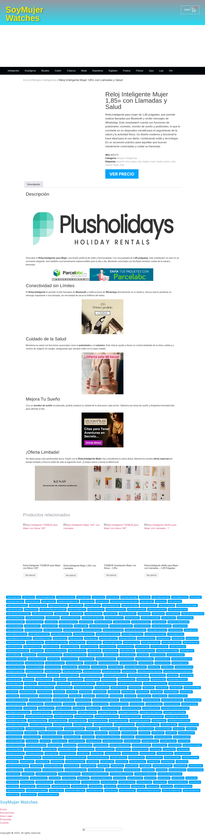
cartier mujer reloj (124, 786)
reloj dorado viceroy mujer (144, 737)
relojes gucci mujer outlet (127, 638)
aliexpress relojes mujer (28, 794)
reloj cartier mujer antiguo (190, 757)
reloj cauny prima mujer (113, 753)
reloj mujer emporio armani (29, 696)
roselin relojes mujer (147, 601)
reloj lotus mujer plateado (154, 704)
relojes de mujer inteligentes (70, 646)
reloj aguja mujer (145, 765)
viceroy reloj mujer (98, 597)
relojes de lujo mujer (142, 646)
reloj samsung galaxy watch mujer (91, 675)
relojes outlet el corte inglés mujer (92, 617)
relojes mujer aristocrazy (142, 626)
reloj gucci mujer (179, 729)
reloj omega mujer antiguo (63, 687)
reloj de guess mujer (50, 749)
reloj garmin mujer (101, 733)
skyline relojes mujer (87, 601)
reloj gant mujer (114, 733)
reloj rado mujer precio (13, 679)
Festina (126, 71)
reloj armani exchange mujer (53, 765)
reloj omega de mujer (102, 687)
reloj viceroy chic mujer (162, 663)
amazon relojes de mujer (95, 790)
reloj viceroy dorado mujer (128, 663)
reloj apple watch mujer (88, 765)
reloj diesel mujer (184, 741)
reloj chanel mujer (83, 753)
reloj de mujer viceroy (159, 745)
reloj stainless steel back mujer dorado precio (178, 671)
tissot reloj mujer (195, 597)
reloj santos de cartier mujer (69, 675)
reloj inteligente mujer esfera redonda (106, 716)
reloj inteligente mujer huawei (63, 716)
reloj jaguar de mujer (93, 708)
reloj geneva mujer (31, 733)
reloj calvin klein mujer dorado (75, 761)
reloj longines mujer (30, 708)
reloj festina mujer (88, 737)
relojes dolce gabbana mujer (112, 642)
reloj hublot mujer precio (55, 729)
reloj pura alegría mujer (92, 679)
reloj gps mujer (191, 729)
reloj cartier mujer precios (118, 757)
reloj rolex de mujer (186, 675)
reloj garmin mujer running (47, 733)
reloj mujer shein (59, 691)
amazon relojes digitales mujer (75, 790)
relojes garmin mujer (163, 638)
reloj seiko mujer (53, 675)
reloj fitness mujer (158, 733)
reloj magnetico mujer (84, 704)
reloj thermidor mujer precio (184, 667)
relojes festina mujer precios (15, 642)
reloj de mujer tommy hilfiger (192, 745)
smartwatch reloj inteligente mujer (68, 601)
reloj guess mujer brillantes (109, 729)
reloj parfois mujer (30, 683)
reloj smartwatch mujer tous (36, 675)
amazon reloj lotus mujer (127, 790)
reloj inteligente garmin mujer (103, 724)
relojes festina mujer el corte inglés (56, 642)
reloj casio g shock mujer (33, 757)
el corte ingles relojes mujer (90, 782)
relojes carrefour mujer (127, 650)
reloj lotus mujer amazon (189, 704)
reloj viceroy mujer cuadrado (34, 663)
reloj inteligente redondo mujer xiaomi (18, 712)
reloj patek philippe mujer (14, 683)
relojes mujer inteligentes (14, 626)
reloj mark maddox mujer (192, 700)
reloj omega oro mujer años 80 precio (130, 683)
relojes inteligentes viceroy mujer (39, 634)
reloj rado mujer (28, 679)
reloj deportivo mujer (55, 745)
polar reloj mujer (161, 770)
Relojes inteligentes (44, 80)
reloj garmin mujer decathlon (84, 733)
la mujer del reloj (55, 778)
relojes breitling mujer (13, 655)
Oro (171, 71)
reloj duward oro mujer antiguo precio (108, 737)
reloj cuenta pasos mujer (86, 749)
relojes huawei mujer (60, 638)
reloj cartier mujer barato (172, 757)
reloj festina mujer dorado (32, 737)
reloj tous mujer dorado (53, 667)
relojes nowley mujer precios (114, 617)
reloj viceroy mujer (90, 663)
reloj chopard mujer (51, 753)
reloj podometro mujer (158, 679)
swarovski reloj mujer (32, 601)
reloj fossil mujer (144, 733)
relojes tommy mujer (31, 609)
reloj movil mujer (130, 696)
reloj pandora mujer (63, 683)
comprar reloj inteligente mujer (178, 782)
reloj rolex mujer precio (157, 675)
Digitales (113, 71)
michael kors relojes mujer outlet (46, 774)
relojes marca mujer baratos (92, 630)
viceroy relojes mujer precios (65, 597)
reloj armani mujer (36, 765)
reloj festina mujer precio (186, 733)
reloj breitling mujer (167, 761)
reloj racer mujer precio (75, 679)
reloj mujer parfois (85, 691)
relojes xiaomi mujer (175, 601)
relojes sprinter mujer (61, 613)
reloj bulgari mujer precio (138, 761)
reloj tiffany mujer (167, 667)
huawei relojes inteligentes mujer (101, 778)
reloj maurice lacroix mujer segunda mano (105, 700)
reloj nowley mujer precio (119, 687)
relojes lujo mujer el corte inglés (113, 630)
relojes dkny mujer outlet (131, 642)
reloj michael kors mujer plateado (17, 700)
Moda (84, 71)
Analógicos (30, 71)
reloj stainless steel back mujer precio (150, 671)
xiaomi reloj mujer (28, 597)
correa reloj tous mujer (144, 782)
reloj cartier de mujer (27, 761)
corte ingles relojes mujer (127, 782)
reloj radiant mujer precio (44, 679)
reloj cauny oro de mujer (130, 753)
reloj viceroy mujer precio (125, 659)
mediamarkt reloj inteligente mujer (145, 774)
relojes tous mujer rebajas (130, 605)
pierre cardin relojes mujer (177, 770)
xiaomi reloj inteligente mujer (45, 597)
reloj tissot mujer (154, 667)
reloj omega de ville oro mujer (83, 687)
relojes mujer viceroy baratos (150, 617)
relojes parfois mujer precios (35, 617)
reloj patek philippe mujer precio (177, 679)
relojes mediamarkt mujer (14, 630)
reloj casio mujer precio (147, 753)
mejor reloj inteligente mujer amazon (121, 774)
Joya (151, 71)
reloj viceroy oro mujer (86, 659)
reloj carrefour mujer (42, 761)
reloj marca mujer (69, 704)
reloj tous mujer (84, 667)
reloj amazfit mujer (131, 765)
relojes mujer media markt (103, 622)
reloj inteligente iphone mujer (62, 724)
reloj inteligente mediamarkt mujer (17, 724)
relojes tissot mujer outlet (96, 609)
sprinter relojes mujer (48, 601)
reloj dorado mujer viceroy (163, 737)
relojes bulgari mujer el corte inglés (167, 650)
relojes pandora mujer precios (70, 617)
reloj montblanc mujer (159, 696)
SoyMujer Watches (24, 14)
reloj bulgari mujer (153, 761)
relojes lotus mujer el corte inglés (135, 630)
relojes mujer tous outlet (185, 617)
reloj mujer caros (89, 696)
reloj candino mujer (57, 761)
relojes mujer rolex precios (34, 622)
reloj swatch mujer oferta (53, 671)
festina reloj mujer (12, 782)
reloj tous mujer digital (69, 667)
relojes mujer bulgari (81, 626)
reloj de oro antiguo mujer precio (120, 745)
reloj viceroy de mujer (146, 663)
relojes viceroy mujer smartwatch (17, 605)
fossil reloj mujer (191, 778)
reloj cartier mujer (12, 761)
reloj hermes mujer (92, 729)
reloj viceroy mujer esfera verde (182, 659)
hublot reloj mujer (83, 778)
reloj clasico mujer (169, 749)
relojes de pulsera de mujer (32, 646)
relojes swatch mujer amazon (157, 609)
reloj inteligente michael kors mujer (179, 720)
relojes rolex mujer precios (127, 613)
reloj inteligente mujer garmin (84, 716)
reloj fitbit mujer (171, 733)
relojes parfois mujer (52, 617)
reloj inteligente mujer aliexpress (140, 720)
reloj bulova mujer (122, 761)
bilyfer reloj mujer (167, 786)
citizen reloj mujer (12, 786)
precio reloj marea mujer (96, 770)
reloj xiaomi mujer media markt (16, 659)
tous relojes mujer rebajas (129, 597)
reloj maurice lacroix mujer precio (130, 700)
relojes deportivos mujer (191, 642)
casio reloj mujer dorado (79, 786)
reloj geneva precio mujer (14, 733)
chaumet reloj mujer (43, 786)
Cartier (58, 71)
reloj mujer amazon (116, 696)
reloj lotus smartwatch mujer (119, 704)
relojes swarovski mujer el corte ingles (18, 613)
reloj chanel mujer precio (68, 753)
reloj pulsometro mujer (108, 679)
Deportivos (97, 71)
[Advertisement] (102, 45)
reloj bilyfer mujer (182, 761)
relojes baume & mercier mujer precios (49, 655)
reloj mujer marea (114, 691)
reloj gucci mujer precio (146, 729)
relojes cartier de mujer (110, 650)
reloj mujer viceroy (176, 687)
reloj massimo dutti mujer (151, 700)
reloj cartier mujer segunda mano (98, 757)
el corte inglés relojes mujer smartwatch (67, 782)
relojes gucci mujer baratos (146, 638)
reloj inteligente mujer (159, 720)
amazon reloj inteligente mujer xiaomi (149, 790)
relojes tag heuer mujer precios (116, 609)
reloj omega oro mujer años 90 (106, 683)
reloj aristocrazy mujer (71, 765)
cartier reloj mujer (110, 786)
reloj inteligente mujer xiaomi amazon (64, 712)
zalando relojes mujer (13, 597)
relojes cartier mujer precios (77, 650)
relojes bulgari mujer (187, 650)
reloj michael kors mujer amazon (63, 700)
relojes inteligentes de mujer (42, 638)
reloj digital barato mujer (168, 741)
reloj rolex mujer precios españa (138, 675)
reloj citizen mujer (183, 749)
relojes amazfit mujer (111, 655)
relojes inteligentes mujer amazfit (155, 634)
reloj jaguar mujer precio (46, 708)
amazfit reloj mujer (126, 161)
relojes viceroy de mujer (93, 605)
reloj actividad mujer (196, 765)
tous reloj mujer (144, 597)
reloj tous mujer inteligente (34, 667)
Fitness (139, 71)
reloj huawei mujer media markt (74, 729)
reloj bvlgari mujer (93, 761)
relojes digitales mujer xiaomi (150, 642)
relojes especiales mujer (77, 642)
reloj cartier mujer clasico (154, 757)
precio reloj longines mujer (114, 770)
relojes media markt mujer (33, 630)
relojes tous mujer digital (14, 609)
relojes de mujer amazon (125, 646)
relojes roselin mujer (110, 613)
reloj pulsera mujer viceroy (126, 679)
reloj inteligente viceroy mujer (131, 708)
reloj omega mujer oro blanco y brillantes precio (39, 687)
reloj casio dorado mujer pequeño (53, 757)
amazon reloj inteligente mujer (171, 790)
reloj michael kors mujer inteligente (40, 700)
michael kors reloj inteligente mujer (69, 774)
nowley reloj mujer (28, 774)
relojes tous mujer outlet (167, 605)
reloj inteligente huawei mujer (82, 724)
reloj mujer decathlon (61, 696)
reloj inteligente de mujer (169, 724)
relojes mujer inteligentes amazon (178, 622)
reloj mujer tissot (12, 691)
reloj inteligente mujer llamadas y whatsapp (39, 716)
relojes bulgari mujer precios (145, 650)
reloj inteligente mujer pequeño (128, 712)
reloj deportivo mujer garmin (15, 745)
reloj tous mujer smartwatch (15, 667)
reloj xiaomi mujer (53, 659)
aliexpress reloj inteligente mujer (48, 794)
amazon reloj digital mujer (191, 790)
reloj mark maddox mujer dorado (172, 700)
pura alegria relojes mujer (14, 770)
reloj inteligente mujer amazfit (118, 720)
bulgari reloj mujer (153, 786)
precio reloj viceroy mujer (33, 770)
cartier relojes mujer (95, 786)
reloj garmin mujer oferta (65, 733)
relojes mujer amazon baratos (161, 626)
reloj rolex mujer (172, 675)
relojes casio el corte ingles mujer (55, 650)
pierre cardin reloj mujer (195, 770)
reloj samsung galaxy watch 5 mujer (115, 675)
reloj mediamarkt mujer (83, 700)
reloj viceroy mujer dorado (15, 663)
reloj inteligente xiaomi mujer (111, 708)
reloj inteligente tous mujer (151, 708)
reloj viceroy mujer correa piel (54, 663)
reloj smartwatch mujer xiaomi (16, 675)
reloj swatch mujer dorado (92, 671)
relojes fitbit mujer (192, 638)
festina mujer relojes (27, 782)
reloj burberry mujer (107, 761)
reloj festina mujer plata (14, 737)
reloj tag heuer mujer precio (15, 671)
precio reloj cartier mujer (132, 770)
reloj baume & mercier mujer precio (17, 765)
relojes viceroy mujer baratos (58, 605)
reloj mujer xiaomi (162, 687)
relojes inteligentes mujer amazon (132, 634)
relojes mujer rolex (51, 622)
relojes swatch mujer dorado (136, 609)
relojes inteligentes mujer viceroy (83, 634)
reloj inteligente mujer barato (58, 720)
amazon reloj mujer (111, 790)
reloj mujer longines (128, 691)
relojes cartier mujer (94, 650)
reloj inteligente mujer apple (77, 720)
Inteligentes (13, 71)
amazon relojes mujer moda (15, 790)
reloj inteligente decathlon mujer (124, 724)
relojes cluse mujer (37, 650)
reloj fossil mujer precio (129, 733)
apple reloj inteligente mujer (183, 786)
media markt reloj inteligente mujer (17, 778)
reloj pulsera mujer (143, 679)
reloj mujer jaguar (156, 691)
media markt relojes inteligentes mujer (170, 774)
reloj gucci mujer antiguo (163, 729)
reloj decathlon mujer (85, 745)
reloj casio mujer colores (183, 753)
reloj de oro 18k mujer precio (141, 745)
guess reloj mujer (150, 778)
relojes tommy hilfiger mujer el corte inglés (53, 609)
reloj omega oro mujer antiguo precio (83, 683)
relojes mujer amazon (180, 626)
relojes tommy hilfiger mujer (77, 609)
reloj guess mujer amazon (128, 729)
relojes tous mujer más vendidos (186, 605)
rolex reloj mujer (160, 601)
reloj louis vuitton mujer (100, 704)
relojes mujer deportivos (32, 626)
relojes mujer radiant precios (68, 622)
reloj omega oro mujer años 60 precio (180, 683)
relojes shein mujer (76, 613)
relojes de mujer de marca (89, 646)
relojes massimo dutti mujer (53, 630)
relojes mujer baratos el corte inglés (121, 626)
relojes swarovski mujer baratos (42, 613)
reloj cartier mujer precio (137, 757)
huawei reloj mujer (119, 778)
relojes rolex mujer (144, 613)
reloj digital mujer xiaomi (77, 741)
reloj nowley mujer (135, 687)
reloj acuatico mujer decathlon (162, 765)
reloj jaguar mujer (79, 708)
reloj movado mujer (144, 696)
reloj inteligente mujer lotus (15, 716)
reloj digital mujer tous (93, 741)
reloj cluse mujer (155, 749)
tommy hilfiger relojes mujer (161, 597)
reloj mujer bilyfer (102, 696)
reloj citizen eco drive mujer (15, 753)
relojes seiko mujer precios (93, 613)
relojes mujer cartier (66, 626)
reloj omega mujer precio (14, 687)
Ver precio (30, 575)
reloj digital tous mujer (59, 741)
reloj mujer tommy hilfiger (192, 687)
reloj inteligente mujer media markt (175, 712)
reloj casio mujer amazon (14, 757)
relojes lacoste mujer (175, 630)
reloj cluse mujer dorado (140, 749)
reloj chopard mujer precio (34, 753)
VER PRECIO (121, 174)
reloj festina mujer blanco (72, 737)
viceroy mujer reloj (112, 597)
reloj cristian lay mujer (123, 749)
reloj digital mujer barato (132, 741)
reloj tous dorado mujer (99, 667)
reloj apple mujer (103, 765)
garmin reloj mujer (164, 778)
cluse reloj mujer (195, 782)
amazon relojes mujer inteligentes (37, 790)
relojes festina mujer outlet (35, 642)
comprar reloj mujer (160, 782)
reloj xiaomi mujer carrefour (37, 659)
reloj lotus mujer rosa (137, 704)
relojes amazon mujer (95, 655)
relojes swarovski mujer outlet (177, 609)
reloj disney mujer (32, 741)
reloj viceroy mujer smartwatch (106, 659)
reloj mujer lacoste (142, 691)
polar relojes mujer (148, 770)
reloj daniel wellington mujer (67, 749)
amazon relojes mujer (56, 790)
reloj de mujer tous (174, 745)
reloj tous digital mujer (115, 667)
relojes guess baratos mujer (108, 638)
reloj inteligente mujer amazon (97, 720)
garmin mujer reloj (178, 778)
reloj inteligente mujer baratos (37, 720)
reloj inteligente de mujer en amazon (147, 724)
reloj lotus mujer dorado (172, 704)
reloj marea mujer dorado (53, 704)
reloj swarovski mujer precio (111, 671)
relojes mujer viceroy (169, 617)
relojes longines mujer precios (157, 630)
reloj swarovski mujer (129, 671)
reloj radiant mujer (60, 679)
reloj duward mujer (127, 737)
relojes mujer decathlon (49, 626)
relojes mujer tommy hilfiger (15, 622)
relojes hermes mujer (76, 638)
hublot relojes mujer (69, 778)
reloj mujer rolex (72, 691)
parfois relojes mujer (13, 774)
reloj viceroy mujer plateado (144, 659)
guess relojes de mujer (135, 778)
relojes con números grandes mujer (17, 650)
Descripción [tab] (33, 184)
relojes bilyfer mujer (29, 655)
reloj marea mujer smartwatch (16, 704)
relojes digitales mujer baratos (171, 642)
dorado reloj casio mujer (109, 782)
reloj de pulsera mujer (101, 745)
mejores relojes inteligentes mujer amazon (95, 774)
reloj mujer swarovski (44, 691)
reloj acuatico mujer (180, 765)
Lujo (161, 71)
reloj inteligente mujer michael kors (151, 712)
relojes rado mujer (158, 613)
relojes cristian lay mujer (178, 646)
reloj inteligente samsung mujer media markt (175, 708)
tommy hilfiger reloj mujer (180, 597)
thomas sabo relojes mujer (15, 601)
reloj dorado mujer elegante (15, 741)
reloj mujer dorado (45, 696)
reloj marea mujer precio (35, 704)
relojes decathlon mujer (14, 646)
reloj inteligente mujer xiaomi (87, 712)
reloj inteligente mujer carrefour (16, 720)
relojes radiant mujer (173, 613)
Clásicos (71, 71)
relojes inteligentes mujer (175, 634)
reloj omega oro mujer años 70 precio (155, 683)
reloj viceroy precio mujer (69, 659)
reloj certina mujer (97, 753)
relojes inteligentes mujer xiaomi (61, 634)
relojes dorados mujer (94, 642)
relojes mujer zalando (132, 617)
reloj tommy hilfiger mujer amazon (135, 667)
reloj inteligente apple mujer (15, 729)
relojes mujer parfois (86, 622)
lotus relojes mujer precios (38, 778)
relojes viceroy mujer (76, 605)
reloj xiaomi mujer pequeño (175, 655)
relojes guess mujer (91, 638)
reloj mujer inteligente (171, 691)
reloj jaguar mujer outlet (63, 708)
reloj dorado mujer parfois (181, 737)
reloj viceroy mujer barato (74, 663)
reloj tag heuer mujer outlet (34, 671)
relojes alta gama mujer (127, 655)
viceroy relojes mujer (84, 597)
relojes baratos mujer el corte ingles (75, 655)
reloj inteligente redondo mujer (41, 712)
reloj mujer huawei (186, 691)
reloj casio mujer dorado (165, 753)
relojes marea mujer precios (72, 630)
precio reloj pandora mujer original (75, 770)
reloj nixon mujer (148, 687)
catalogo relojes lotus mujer (61, 786)
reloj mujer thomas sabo (28, 691)
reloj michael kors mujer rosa (178, 696)
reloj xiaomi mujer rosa (157, 655)
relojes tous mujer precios (148, 605)
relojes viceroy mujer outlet (38, 605)
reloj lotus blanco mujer (14, 708)
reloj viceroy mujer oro (162, 659)
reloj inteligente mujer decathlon (130, 716)
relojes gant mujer (178, 638)
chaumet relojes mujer (27, 786)
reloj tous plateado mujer (180, 663)
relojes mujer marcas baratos (140, 622)
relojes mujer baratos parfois (99, 626)
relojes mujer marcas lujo (121, 622)
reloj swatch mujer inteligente (72, 671)
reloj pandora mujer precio (46, 683)
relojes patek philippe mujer (15, 617)
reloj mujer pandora (99, 691)
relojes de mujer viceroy (51, 646)
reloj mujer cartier (75, 696)
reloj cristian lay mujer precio (105, 749)
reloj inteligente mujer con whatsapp (176, 716)
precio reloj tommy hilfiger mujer (53, 770)
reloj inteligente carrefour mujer (188, 724)
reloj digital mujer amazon (150, 741)
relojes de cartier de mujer (159, 646)
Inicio (26, 80)
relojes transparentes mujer (111, 605)
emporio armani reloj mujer (44, 782)
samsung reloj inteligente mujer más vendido (124, 601)
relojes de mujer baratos (108, 646)
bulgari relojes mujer (138, 786)
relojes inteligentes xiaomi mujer (16, 634)
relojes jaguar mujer (190, 630)
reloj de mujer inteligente (14, 749)
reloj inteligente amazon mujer (35, 729)
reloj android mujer (117, 765)
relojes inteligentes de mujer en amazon (19, 638)
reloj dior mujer (45, 741)
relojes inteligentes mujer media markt (108, 634)
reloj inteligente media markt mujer (41, 724)
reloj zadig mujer (143, 655)
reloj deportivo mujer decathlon (36, 745)
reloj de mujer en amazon (32, 749)
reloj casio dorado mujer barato (76, 757)
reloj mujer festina (12, 696)
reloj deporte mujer (69, 745)
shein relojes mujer (102, 601)
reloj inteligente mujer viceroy (107, 712)
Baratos (45, 71)
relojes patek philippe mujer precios (193, 613)
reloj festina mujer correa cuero (52, 737)
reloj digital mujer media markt (153, 161)
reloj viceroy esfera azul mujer (108, 663)
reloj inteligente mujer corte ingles (152, 716)
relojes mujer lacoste (159, 622)
